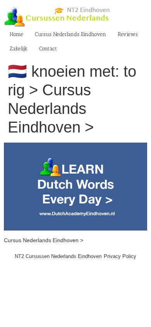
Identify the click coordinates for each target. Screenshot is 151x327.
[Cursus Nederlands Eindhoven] (75, 146)
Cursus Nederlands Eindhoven (70, 34)
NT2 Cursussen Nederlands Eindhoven (58, 256)
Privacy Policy (120, 256)
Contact (48, 48)
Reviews (128, 34)
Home (16, 34)
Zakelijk (18, 48)
